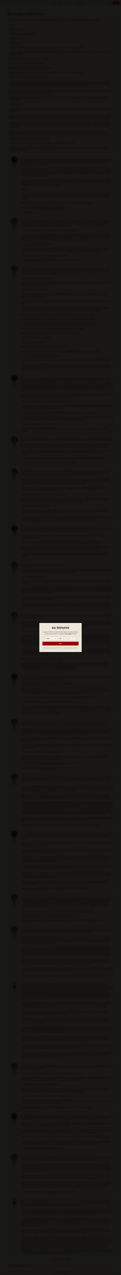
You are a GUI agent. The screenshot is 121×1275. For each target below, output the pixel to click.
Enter (60, 643)
